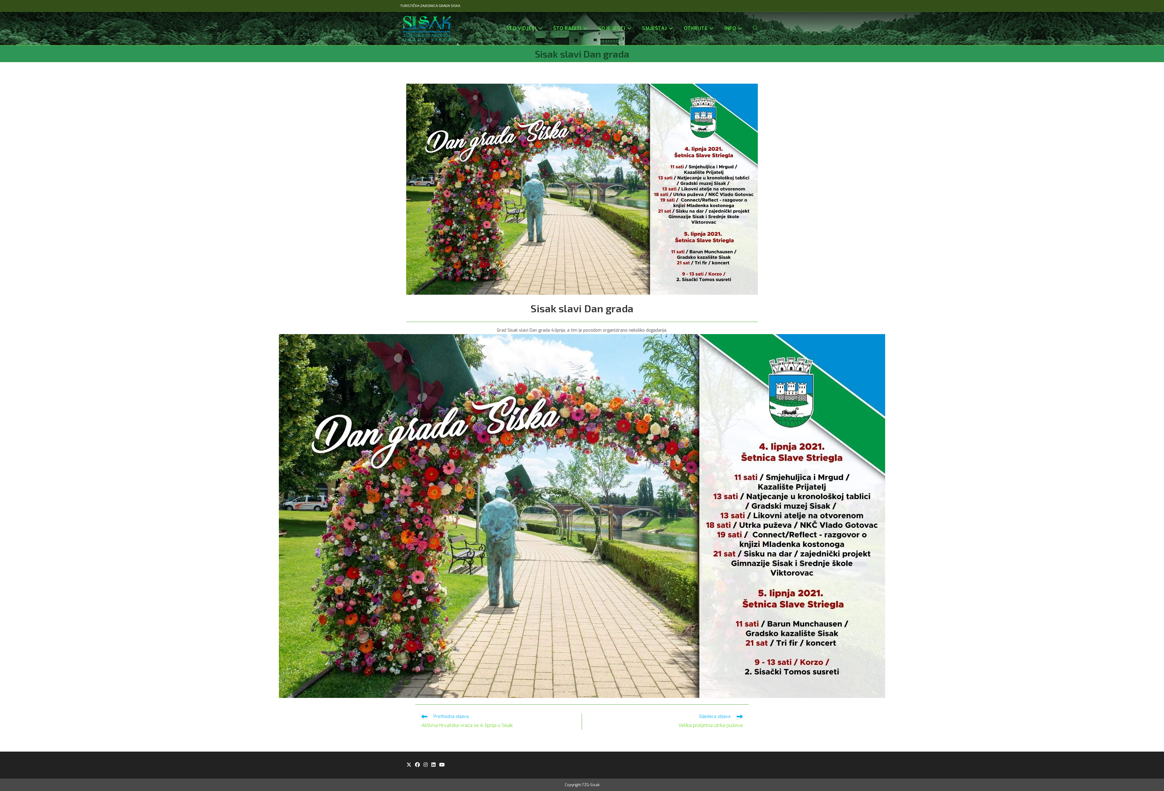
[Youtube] (442, 765)
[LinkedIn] (433, 765)
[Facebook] (417, 765)
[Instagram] (425, 765)
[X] (408, 765)
